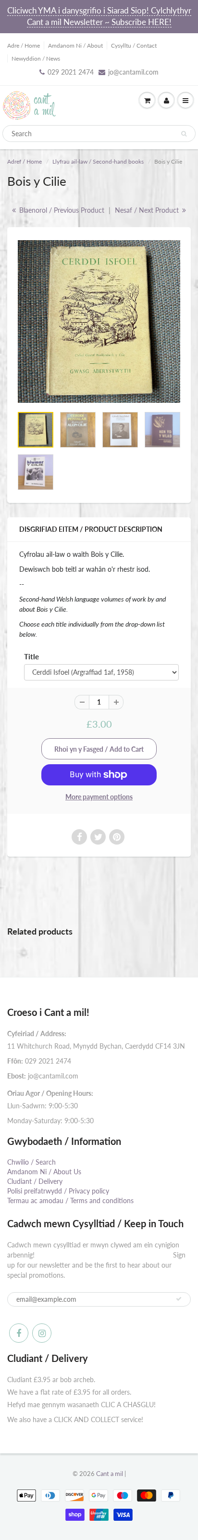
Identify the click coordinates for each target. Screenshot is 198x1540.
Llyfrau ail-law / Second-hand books (98, 161)
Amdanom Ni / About (75, 45)
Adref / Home (24, 161)
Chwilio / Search (31, 1162)
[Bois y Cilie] (99, 321)
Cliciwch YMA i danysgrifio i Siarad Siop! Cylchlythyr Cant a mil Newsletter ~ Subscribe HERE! (99, 16)
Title (31, 656)
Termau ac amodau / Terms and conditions (70, 1200)
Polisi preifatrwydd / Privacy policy (58, 1191)
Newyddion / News (36, 58)
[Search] (184, 133)
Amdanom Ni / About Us (44, 1172)
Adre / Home (23, 45)
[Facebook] (18, 1333)
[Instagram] (41, 1333)
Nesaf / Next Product (148, 210)
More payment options (99, 797)
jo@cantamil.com (133, 72)
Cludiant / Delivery (34, 1181)
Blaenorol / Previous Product (60, 210)
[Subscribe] (178, 1299)
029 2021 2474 (71, 72)
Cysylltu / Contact (134, 45)
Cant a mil (109, 1473)
